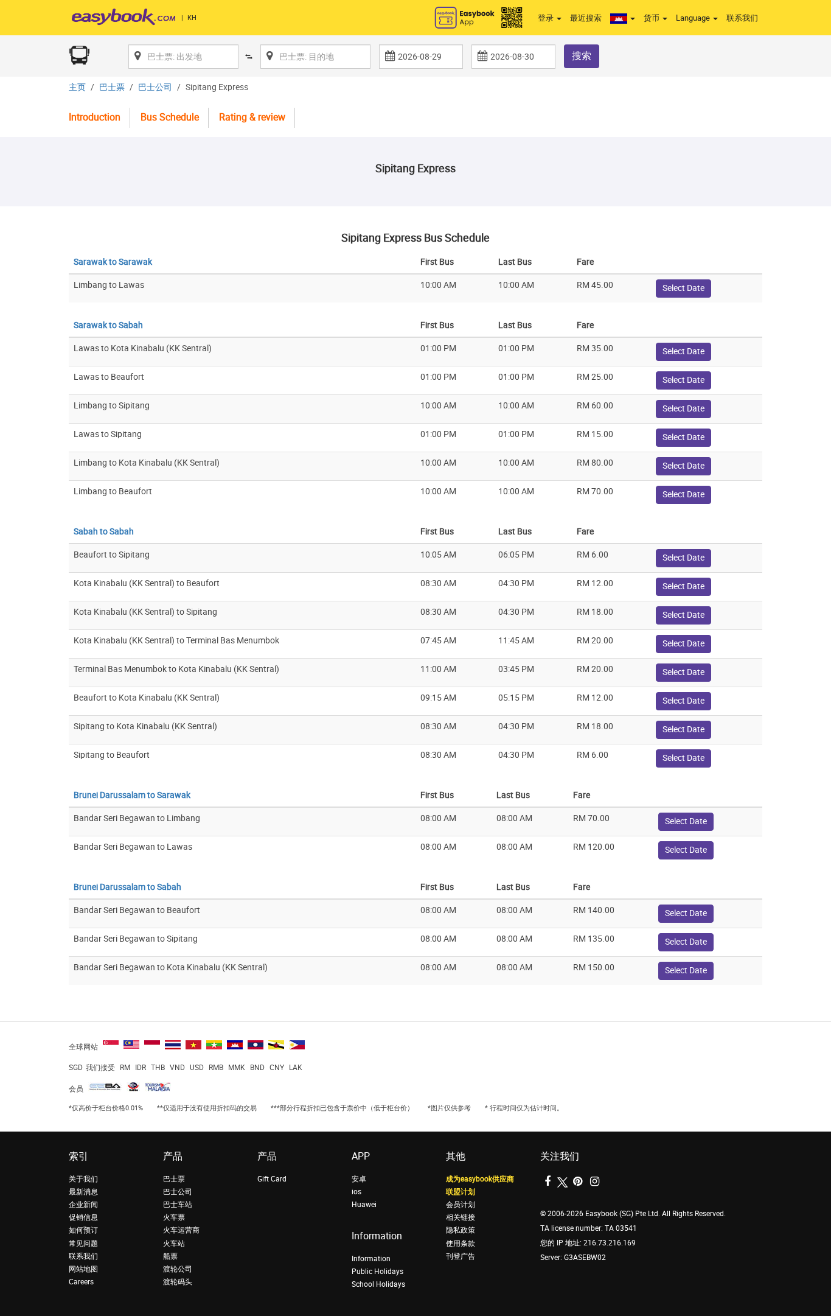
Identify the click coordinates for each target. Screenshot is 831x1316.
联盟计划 (460, 1192)
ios (356, 1192)
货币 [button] (652, 18)
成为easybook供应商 (480, 1179)
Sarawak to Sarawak (113, 262)
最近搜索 (586, 18)
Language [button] (694, 18)
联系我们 (742, 18)
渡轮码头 (177, 1282)
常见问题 (83, 1243)
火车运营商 (181, 1230)
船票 (170, 1256)
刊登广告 (460, 1256)
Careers (81, 1282)
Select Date (683, 288)
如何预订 (83, 1230)
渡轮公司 (177, 1269)
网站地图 (83, 1269)
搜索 (581, 55)
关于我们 (83, 1179)
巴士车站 (177, 1204)
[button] (622, 18)
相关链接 (460, 1217)
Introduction (94, 117)
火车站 (174, 1243)
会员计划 (460, 1204)
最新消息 (83, 1192)
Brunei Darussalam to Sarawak (132, 795)
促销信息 (83, 1217)
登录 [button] (546, 18)
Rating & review (252, 117)
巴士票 (112, 87)
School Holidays (378, 1284)
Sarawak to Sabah (108, 325)
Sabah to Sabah (104, 532)
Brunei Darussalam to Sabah (127, 887)
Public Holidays (377, 1271)
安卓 (359, 1179)
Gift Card (272, 1179)
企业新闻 (83, 1204)
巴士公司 (155, 87)
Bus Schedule (170, 117)
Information (371, 1259)
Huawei (364, 1204)
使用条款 (460, 1243)
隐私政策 (460, 1230)
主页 (77, 87)
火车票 (174, 1217)
